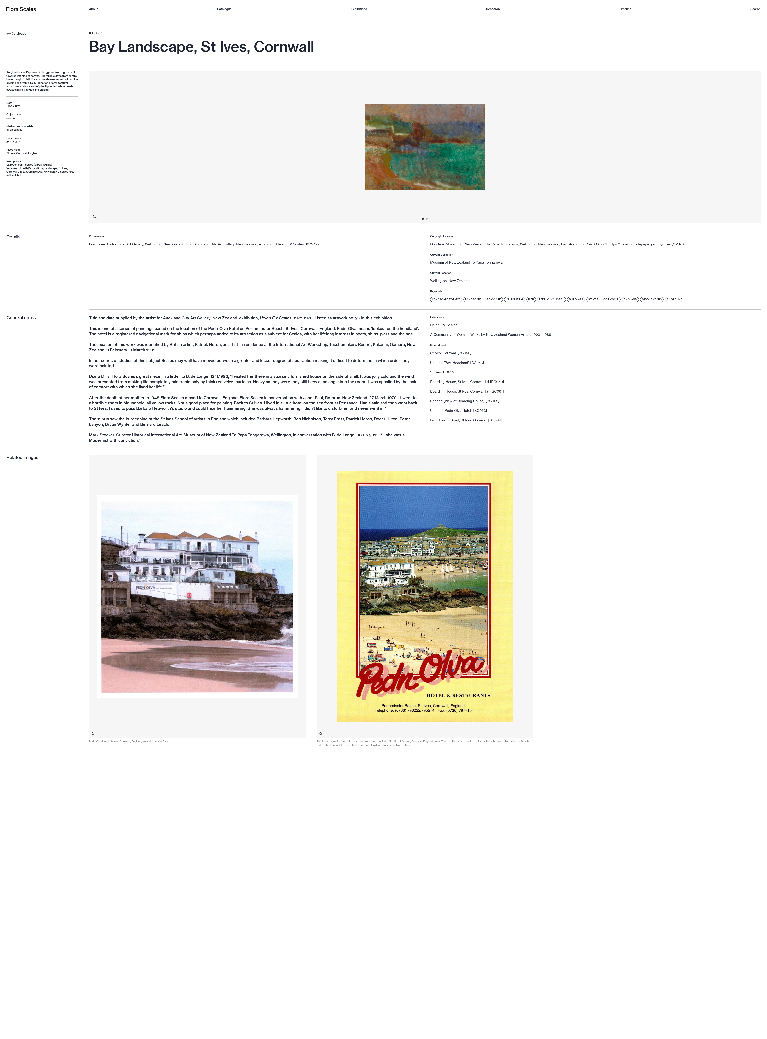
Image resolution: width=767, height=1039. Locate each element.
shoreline (674, 299)
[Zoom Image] (95, 217)
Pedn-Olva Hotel (551, 299)
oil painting (514, 299)
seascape (494, 299)
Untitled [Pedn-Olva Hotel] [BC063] (458, 410)
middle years (652, 299)
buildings (576, 299)
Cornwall (611, 299)
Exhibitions (359, 9)
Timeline (625, 9)
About (93, 9)
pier (531, 299)
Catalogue (224, 9)
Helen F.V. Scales (443, 325)
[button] (156, 147)
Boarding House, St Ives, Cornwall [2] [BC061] (467, 391)
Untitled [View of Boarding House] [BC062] (464, 401)
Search (755, 9)
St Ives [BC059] (443, 372)
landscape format (446, 299)
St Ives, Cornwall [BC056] (450, 353)
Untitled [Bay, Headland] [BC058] (457, 363)
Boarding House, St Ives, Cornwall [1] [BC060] (467, 382)
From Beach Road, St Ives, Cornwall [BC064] (466, 420)
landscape (473, 299)
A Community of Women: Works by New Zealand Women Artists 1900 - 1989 (490, 334)
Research (493, 9)
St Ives (593, 299)
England (630, 299)
